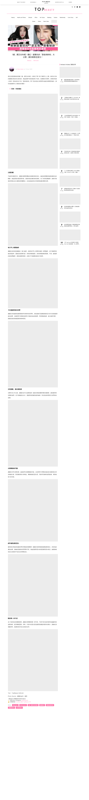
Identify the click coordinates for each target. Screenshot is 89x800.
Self (77, 17)
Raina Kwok (20, 69)
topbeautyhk (24, 700)
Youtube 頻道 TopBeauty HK (23, 702)
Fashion (55, 17)
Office (36, 17)
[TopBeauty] (44, 9)
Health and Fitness (21, 17)
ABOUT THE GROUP (21, 2)
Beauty (13, 17)
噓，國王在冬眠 (33, 705)
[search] (72, 7)
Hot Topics (42, 17)
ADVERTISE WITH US (59, 2)
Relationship (62, 17)
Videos (39, 21)
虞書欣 (42, 705)
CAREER (70, 2)
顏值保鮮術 (50, 705)
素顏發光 (11, 707)
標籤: (10, 705)
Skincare (36, 60)
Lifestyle (30, 17)
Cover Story (70, 17)
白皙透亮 (19, 707)
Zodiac (33, 21)
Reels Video (46, 21)
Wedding (49, 17)
